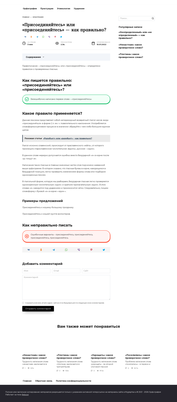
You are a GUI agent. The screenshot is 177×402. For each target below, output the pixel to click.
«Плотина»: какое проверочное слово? (131, 55)
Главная (27, 381)
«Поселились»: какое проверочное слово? (137, 356)
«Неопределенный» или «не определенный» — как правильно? (135, 35)
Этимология (63, 8)
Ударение (79, 8)
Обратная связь (43, 381)
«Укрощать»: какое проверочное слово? (103, 356)
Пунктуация (46, 8)
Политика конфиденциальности (73, 381)
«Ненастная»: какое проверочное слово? (131, 46)
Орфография (30, 8)
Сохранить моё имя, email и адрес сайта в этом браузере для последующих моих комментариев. (64, 303)
